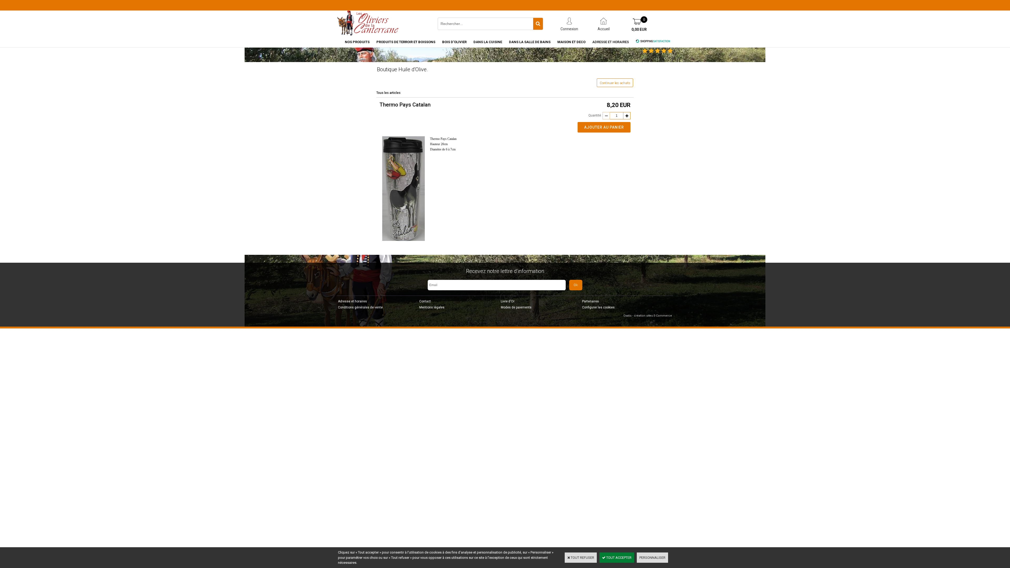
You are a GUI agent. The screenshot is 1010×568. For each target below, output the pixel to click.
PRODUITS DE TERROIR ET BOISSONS (405, 42)
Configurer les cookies (598, 307)
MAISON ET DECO (571, 42)
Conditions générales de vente (360, 307)
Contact (425, 301)
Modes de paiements (516, 307)
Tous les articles (388, 93)
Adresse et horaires (610, 42)
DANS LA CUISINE (487, 42)
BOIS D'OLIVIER (454, 42)
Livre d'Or (507, 301)
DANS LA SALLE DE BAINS (530, 42)
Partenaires (590, 301)
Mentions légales (432, 307)
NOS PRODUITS (357, 42)
